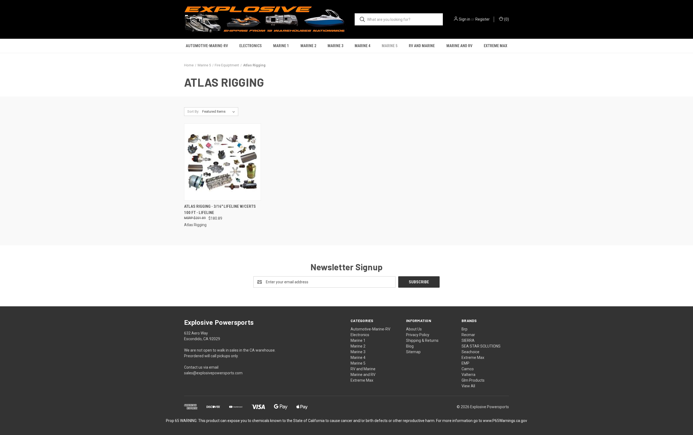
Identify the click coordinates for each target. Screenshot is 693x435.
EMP (465, 363)
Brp (465, 329)
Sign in (464, 19)
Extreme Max (495, 46)
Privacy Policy (417, 335)
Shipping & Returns (422, 340)
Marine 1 (281, 46)
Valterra (468, 374)
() (506, 19)
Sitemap (413, 352)
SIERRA (468, 340)
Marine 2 (308, 46)
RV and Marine (422, 46)
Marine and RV (459, 46)
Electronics (250, 46)
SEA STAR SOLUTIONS (481, 346)
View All (468, 386)
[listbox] (219, 112)
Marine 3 (335, 46)
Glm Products (473, 380)
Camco (468, 369)
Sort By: (193, 111)
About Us (414, 329)
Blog (410, 346)
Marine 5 (389, 46)
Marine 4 (362, 46)
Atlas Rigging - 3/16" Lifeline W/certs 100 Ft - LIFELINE (220, 209)
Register (482, 19)
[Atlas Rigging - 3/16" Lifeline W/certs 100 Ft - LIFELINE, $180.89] (222, 162)
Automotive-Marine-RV (207, 46)
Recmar (468, 335)
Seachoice (470, 352)
